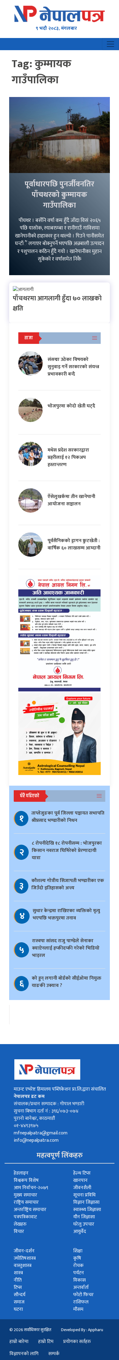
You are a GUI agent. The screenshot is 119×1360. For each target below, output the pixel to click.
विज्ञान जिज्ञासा (86, 1202)
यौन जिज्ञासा (84, 1217)
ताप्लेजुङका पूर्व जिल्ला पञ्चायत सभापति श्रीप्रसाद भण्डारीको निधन (67, 817)
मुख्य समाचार (25, 1195)
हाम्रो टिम (45, 1342)
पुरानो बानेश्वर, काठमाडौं (34, 1118)
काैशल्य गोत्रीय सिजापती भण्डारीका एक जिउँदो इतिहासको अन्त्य (67, 884)
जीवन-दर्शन (24, 1251)
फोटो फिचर (83, 1295)
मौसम (78, 1309)
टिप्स (18, 1287)
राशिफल (80, 1302)
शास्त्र (18, 1273)
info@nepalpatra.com (36, 1140)
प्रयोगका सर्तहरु (77, 1342)
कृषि (77, 1258)
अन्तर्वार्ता (81, 1287)
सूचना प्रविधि (84, 1195)
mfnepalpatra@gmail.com (40, 1133)
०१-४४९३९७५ (26, 1126)
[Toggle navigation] (110, 44)
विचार (19, 1231)
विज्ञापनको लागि (23, 1354)
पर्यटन (78, 1273)
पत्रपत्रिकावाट (25, 1217)
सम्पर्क (54, 1354)
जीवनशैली (82, 1188)
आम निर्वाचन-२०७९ (31, 1188)
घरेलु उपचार (83, 1224)
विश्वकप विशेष (26, 1180)
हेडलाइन (21, 1173)
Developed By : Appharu (82, 1329)
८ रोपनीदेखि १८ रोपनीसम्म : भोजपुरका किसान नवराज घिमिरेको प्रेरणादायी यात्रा (67, 850)
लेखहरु (20, 1224)
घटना (18, 1309)
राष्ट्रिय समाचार (26, 1202)
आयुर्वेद (79, 1231)
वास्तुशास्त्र (22, 1265)
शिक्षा (77, 1251)
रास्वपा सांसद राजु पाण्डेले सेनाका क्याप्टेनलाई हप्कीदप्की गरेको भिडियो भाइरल (65, 948)
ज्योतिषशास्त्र (25, 1258)
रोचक (78, 1265)
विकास (79, 1280)
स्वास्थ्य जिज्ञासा (87, 1210)
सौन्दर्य (19, 1295)
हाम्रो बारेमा (18, 1342)
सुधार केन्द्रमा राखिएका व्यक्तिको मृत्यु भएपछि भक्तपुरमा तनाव (66, 914)
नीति (18, 1280)
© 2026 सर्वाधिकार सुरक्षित (30, 1329)
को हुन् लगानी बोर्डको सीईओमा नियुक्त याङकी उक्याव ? (66, 982)
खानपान (80, 1180)
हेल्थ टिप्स (82, 1173)
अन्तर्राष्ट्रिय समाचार (30, 1210)
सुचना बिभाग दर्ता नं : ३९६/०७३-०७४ (46, 1111)
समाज (19, 1302)
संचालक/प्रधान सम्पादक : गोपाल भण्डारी (49, 1104)
